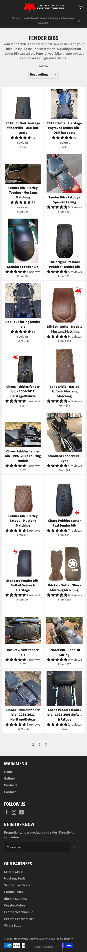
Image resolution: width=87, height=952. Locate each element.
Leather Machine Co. (19, 912)
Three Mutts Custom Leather (31, 939)
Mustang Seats (14, 878)
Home (8, 771)
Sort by (43, 66)
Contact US (12, 792)
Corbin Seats (13, 892)
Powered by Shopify (61, 939)
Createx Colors (14, 905)
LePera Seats (13, 871)
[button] (21, 137)
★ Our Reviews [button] (43, 947)
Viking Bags (12, 925)
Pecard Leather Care (19, 919)
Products (10, 785)
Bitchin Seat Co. (15, 898)
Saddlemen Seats (17, 885)
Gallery (9, 778)
